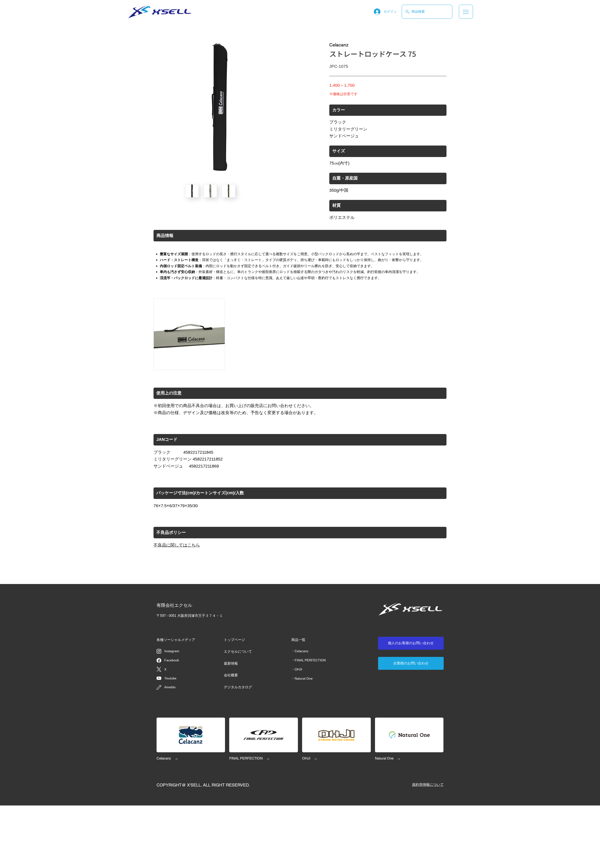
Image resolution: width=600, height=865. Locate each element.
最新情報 (231, 663)
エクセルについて (238, 651)
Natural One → (388, 758)
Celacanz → (167, 758)
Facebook (171, 660)
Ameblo (170, 687)
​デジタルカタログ (238, 687)
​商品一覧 (298, 640)
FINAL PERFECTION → (249, 758)
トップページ (234, 640)
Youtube (170, 678)
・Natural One (302, 678)
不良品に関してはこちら (177, 545)
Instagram (171, 651)
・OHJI (296, 669)
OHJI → (309, 758)
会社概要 (231, 675)
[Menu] (466, 12)
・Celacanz (299, 651)
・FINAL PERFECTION (308, 660)
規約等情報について (428, 784)
